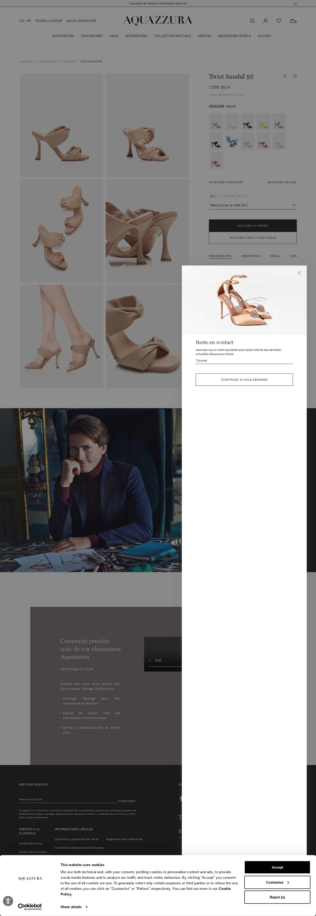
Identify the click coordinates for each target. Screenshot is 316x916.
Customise (274, 882)
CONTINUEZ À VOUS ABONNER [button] (244, 379)
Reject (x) (277, 897)
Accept (277, 867)
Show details (71, 907)
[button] (299, 273)
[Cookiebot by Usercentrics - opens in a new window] (30, 907)
